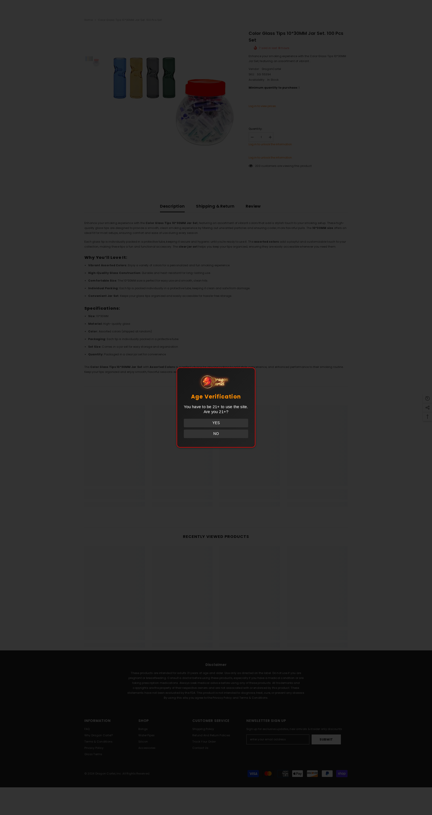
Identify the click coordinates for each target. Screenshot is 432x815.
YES (216, 423)
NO (216, 434)
